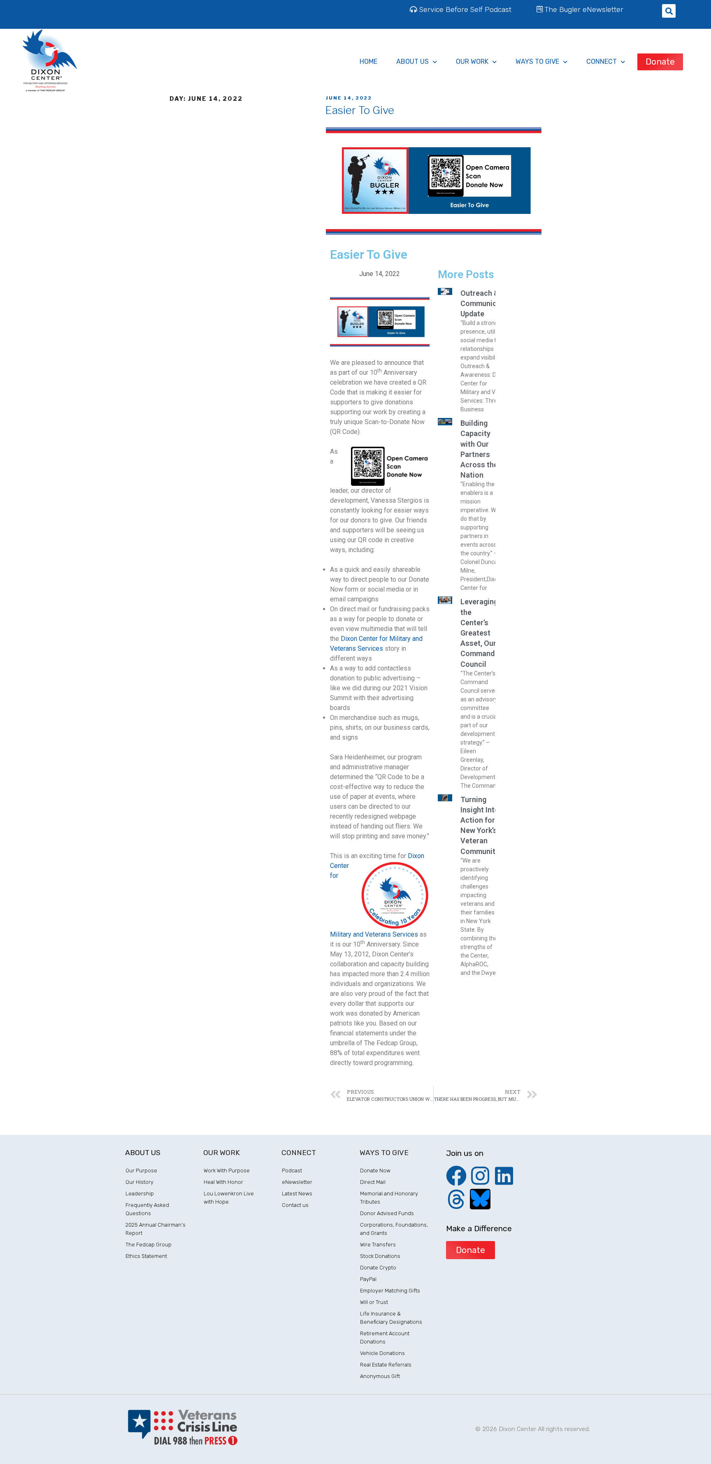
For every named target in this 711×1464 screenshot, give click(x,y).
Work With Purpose (227, 1170)
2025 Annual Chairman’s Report (155, 1229)
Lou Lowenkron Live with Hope (229, 1197)
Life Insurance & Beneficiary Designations (391, 1318)
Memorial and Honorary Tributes (389, 1197)
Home (368, 61)
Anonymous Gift (380, 1376)
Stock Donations (380, 1256)
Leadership (139, 1193)
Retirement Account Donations (384, 1337)
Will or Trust (374, 1302)
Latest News (297, 1193)
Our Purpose (141, 1170)
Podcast (292, 1170)
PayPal (368, 1279)
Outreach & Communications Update (489, 303)
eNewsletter (297, 1182)
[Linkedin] (504, 1175)
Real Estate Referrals (385, 1365)
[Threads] (456, 1199)
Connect (601, 61)
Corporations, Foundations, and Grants (394, 1229)
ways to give (537, 61)
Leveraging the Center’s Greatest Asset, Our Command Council (479, 632)
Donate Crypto (378, 1267)
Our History (139, 1182)
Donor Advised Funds (387, 1213)
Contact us (295, 1205)
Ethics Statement (146, 1256)
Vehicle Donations (382, 1353)
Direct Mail (373, 1182)
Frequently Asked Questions (147, 1209)
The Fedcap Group (148, 1244)
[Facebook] (456, 1175)
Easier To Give (359, 110)
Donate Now (375, 1170)
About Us (412, 61)
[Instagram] (480, 1175)
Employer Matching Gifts (390, 1291)
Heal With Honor (223, 1182)
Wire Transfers (378, 1244)
